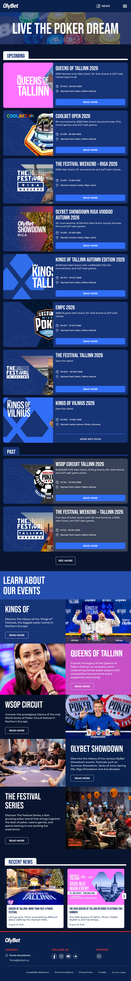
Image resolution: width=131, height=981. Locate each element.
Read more (90, 102)
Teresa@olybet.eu (19, 960)
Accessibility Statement (37, 972)
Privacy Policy (86, 972)
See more (65, 560)
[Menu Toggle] (125, 6)
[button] (7, 896)
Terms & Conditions (64, 972)
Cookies (102, 972)
